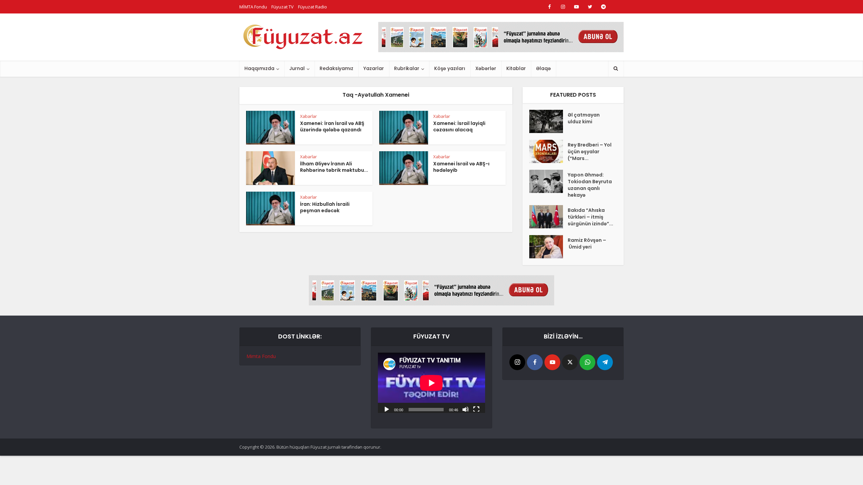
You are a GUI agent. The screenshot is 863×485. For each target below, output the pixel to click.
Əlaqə (543, 68)
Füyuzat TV (282, 7)
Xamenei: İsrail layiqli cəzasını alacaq (459, 126)
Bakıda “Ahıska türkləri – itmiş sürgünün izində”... (590, 217)
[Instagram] (517, 362)
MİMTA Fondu (253, 7)
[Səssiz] (465, 409)
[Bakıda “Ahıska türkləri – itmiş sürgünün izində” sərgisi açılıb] (548, 216)
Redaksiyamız (336, 68)
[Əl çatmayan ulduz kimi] (548, 121)
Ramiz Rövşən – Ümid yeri (587, 243)
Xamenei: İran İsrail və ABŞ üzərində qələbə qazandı (332, 126)
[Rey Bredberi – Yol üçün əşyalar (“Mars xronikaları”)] (548, 151)
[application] (431, 383)
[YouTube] (552, 362)
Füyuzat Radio (312, 7)
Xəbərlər (485, 68)
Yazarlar (373, 68)
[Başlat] (386, 409)
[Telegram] (605, 362)
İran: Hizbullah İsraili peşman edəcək (325, 207)
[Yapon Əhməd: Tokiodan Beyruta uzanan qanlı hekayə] (548, 181)
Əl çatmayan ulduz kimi (584, 118)
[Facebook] (535, 362)
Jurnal (297, 68)
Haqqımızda (259, 68)
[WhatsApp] (587, 362)
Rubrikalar (406, 68)
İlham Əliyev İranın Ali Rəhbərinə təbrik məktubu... (334, 166)
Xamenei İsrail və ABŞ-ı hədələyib (461, 166)
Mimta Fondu (261, 356)
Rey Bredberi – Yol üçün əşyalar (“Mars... (590, 151)
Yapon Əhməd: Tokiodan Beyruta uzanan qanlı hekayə (590, 184)
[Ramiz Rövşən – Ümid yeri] (548, 246)
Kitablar (516, 68)
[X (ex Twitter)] (570, 362)
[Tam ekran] (476, 409)
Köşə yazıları (449, 68)
